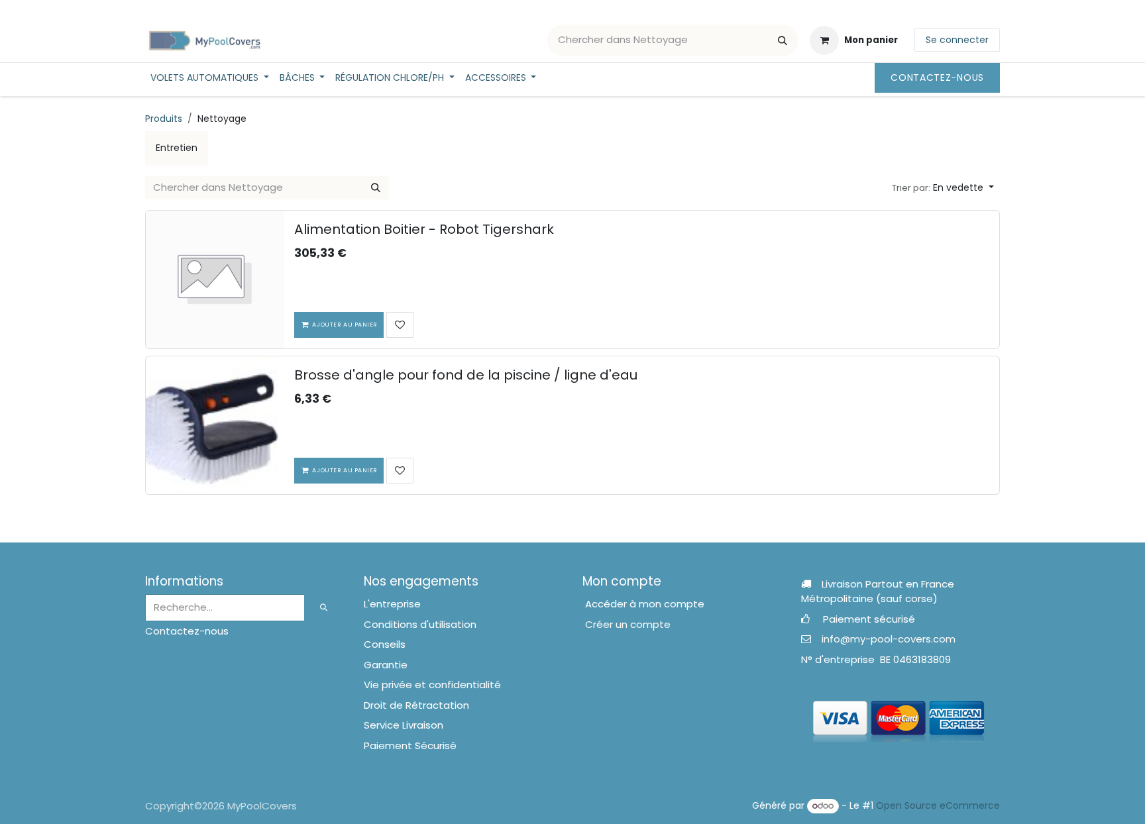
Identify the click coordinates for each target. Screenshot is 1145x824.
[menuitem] (209, 78)
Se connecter (957, 39)
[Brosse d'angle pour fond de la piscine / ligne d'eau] (215, 425)
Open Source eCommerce (938, 805)
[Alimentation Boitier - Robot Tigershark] (215, 279)
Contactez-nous (937, 77)
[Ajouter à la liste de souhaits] (399, 325)
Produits (163, 118)
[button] (943, 187)
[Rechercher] (782, 40)
